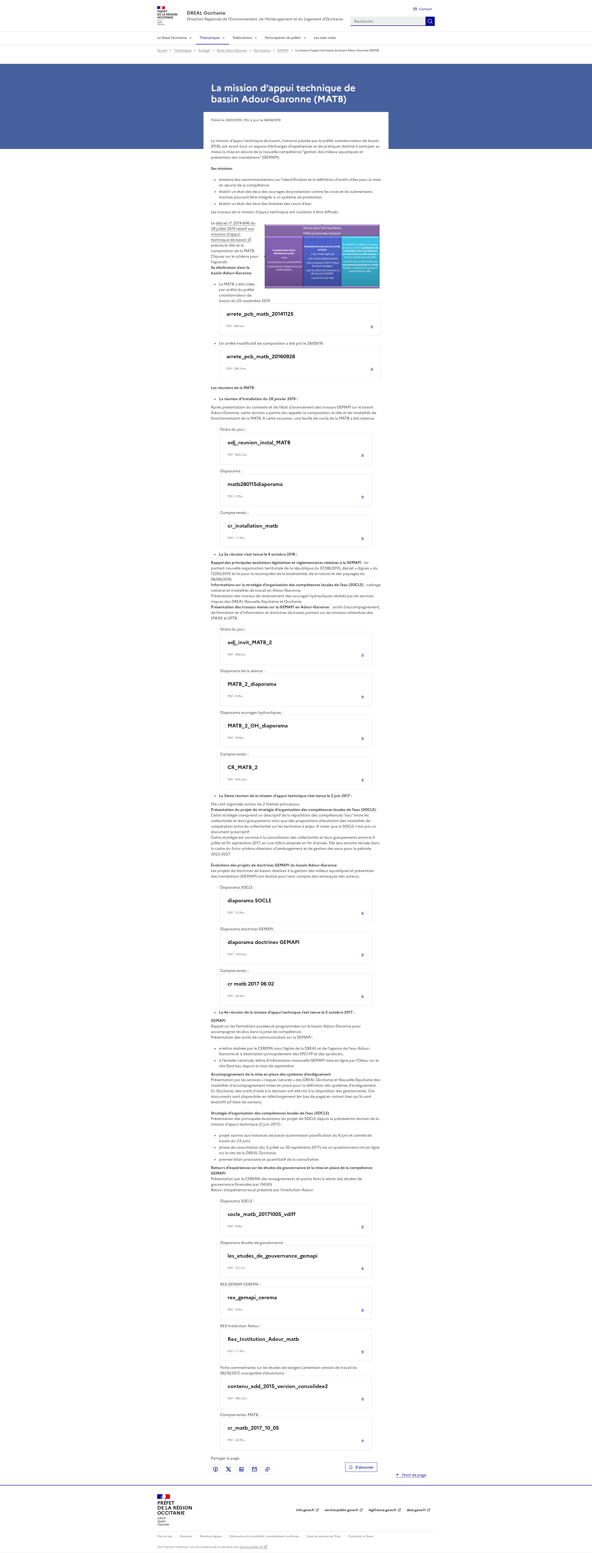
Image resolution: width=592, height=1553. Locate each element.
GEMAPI (282, 50)
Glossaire (186, 1536)
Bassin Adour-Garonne (232, 50)
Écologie (204, 50)
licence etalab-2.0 (251, 1547)
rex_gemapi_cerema (252, 1297)
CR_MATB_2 (243, 767)
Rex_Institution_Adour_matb (263, 1339)
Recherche (430, 21)
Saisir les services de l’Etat (324, 1536)
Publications (242, 37)
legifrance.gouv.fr (383, 1510)
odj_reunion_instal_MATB (259, 442)
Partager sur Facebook (215, 1469)
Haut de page (413, 1475)
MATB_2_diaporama (252, 684)
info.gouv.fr (305, 1510)
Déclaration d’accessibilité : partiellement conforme (264, 1536)
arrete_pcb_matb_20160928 (260, 356)
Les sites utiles (325, 37)
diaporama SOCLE (249, 900)
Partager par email (254, 1469)
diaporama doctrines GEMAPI (264, 942)
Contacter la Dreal (360, 1536)
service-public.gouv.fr (341, 1510)
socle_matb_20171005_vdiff (262, 1214)
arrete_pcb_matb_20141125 (259, 314)
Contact (425, 9)
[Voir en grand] (322, 257)
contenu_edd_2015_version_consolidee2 (278, 1386)
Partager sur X (228, 1469)
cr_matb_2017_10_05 (253, 1428)
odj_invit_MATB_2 (250, 642)
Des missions (262, 50)
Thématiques (210, 37)
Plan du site (164, 1536)
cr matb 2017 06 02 (251, 984)
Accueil (162, 50)
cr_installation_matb (253, 526)
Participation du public (283, 37)
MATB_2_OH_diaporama (258, 726)
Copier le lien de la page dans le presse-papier (267, 1469)
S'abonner (364, 1467)
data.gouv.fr (416, 1510)
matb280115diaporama (255, 484)
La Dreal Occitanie (172, 37)
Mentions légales (211, 1536)
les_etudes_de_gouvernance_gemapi (273, 1256)
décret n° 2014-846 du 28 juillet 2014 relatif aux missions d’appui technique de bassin (233, 231)
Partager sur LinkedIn (241, 1469)
